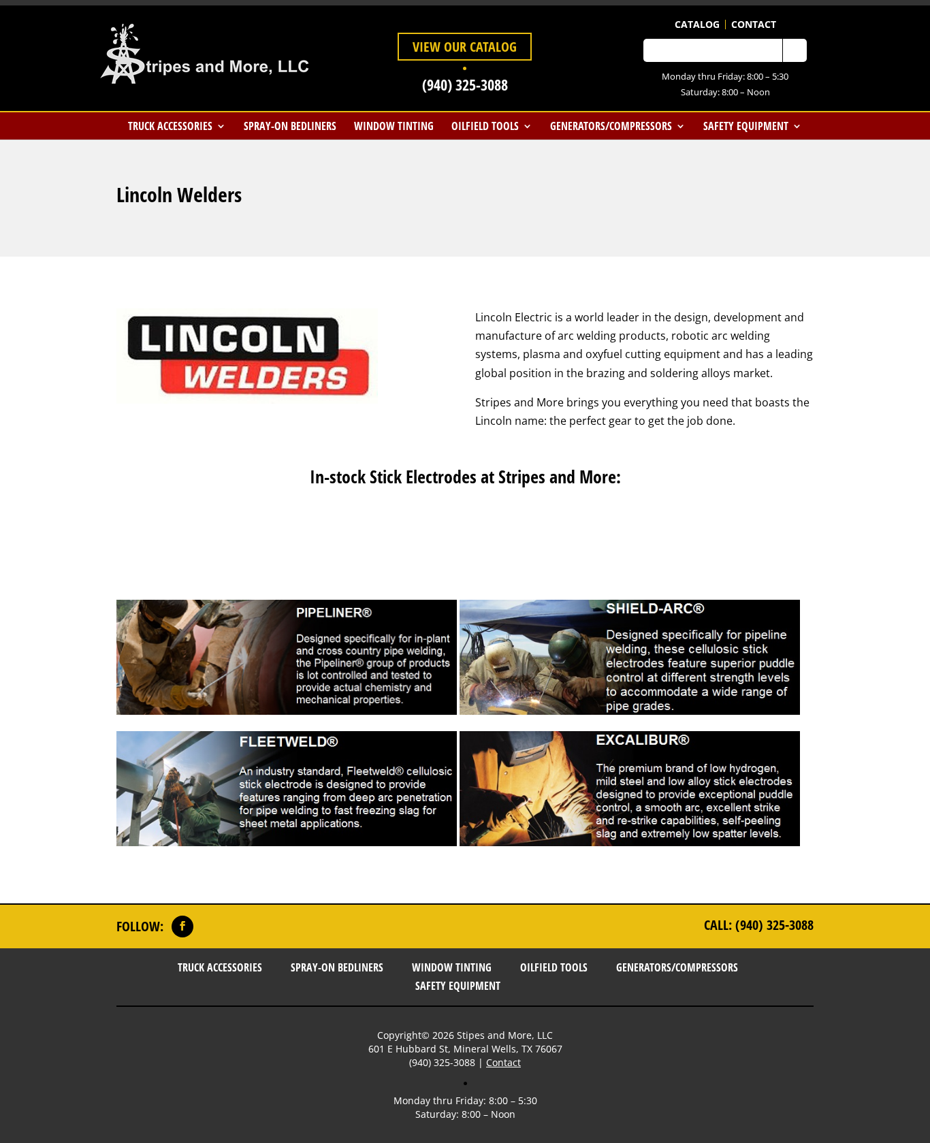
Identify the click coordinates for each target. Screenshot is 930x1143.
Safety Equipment (745, 125)
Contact (753, 24)
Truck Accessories (170, 125)
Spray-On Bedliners (290, 125)
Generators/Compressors (611, 125)
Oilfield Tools (485, 125)
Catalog (697, 24)
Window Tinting (394, 125)
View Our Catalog (465, 46)
